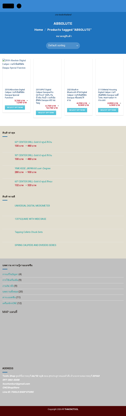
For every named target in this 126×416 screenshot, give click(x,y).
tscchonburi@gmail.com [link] (16, 383)
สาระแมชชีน (9, 297)
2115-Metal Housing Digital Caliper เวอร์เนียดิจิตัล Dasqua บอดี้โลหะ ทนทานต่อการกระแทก (108, 95)
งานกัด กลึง (8, 286)
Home (38, 30)
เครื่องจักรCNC (9, 303)
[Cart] (122, 6)
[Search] (19, 6)
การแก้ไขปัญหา (10, 274)
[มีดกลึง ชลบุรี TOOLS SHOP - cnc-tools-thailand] (63, 6)
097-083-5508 (10, 380)
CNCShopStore (10, 387)
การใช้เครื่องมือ (10, 280)
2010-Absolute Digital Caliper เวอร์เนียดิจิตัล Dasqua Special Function (15, 93)
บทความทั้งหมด (10, 291)
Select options (15, 108)
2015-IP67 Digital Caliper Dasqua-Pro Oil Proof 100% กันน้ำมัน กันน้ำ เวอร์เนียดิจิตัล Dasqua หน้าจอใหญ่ (45, 96)
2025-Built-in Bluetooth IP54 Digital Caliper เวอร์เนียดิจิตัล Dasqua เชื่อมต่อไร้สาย (77, 95)
